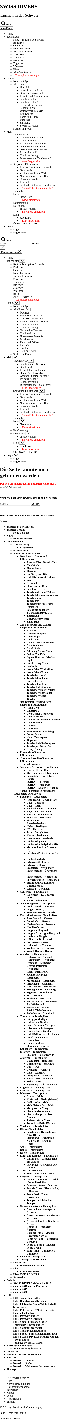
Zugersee (18, 63)
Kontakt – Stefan (22, 1363)
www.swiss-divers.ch (18, 1377)
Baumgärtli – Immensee (40, 1060)
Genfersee (18, 45)
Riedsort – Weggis (37, 936)
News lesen (26, 196)
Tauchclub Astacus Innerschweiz (37, 679)
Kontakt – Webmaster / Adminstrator (34, 1366)
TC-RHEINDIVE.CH (39, 612)
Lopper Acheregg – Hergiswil (43, 933)
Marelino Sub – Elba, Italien (43, 773)
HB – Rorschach (36, 829)
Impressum (13, 1351)
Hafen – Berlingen (37, 826)
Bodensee (18, 42)
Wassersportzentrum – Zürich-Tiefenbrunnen (39, 1009)
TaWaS (31, 698)
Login (10, 226)
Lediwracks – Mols (37, 1102)
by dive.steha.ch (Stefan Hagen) (25, 1407)
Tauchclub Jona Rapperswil (42, 595)
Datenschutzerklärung (18, 1386)
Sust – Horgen (35, 995)
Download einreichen (32, 1265)
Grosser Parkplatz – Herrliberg (38, 967)
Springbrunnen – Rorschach (43, 879)
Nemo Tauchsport (37, 737)
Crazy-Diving (34, 749)
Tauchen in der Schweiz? (33, 137)
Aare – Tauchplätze (31, 1146)
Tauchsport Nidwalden (40, 692)
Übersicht (25, 87)
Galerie (11, 1280)
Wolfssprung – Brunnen (40, 948)
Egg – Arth (33, 1066)
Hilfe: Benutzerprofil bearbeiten (31, 1301)
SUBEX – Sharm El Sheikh (42, 787)
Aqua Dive (33, 707)
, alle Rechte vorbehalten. (13, 1412)
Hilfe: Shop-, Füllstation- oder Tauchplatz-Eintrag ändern (30, 1323)
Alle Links (25, 217)
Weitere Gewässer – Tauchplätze (38, 1206)
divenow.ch (33, 571)
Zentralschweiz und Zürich (34, 173)
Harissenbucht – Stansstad (41, 924)
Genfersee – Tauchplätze (34, 891)
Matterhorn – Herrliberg (41, 980)
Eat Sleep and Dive (37, 574)
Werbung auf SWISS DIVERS (24, 1354)
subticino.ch (33, 764)
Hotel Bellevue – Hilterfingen (43, 1034)
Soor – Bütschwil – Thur (40, 1173)
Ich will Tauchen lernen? (33, 143)
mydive (31, 580)
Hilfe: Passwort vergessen (27, 1318)
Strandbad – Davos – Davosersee (38, 1196)
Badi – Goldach (35, 802)
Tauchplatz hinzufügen (33, 1259)
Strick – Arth (34, 1081)
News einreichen (22, 538)
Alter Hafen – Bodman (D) (42, 799)
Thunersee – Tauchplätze (34, 1016)
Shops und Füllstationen (26, 164)
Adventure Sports (37, 633)
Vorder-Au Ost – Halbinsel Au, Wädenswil (42, 1003)
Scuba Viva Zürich (37, 672)
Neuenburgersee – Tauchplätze (37, 903)
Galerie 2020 (20, 1292)
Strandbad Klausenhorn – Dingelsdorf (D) (41, 884)
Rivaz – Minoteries (37, 900)
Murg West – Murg (37, 1108)
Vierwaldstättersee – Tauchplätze (38, 915)
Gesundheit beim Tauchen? (34, 149)
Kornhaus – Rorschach (40, 838)
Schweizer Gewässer (31, 90)
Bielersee (18, 60)
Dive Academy (35, 645)
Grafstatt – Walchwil (38, 1069)
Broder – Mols (35, 1096)
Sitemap (11, 1369)
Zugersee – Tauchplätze (33, 1057)
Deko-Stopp (33, 636)
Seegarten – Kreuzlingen (40, 868)
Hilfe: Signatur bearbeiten (28, 1327)
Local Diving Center (38, 663)
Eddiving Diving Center (40, 651)
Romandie (25, 182)
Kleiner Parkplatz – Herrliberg (38, 976)
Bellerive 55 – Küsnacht (40, 957)
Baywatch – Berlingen (39, 811)
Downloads (19, 205)
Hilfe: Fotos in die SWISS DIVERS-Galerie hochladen (33, 1311)
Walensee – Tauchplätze (33, 1093)
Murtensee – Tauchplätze (34, 1126)
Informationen (15, 541)
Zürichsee (18, 54)
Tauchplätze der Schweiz (27, 793)
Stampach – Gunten (38, 1046)
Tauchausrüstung (29, 102)
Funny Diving (34, 734)
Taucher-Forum (16, 529)
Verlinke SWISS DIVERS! (28, 1342)
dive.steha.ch (34, 568)
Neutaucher (33, 583)
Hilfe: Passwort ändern (26, 1316)
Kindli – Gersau (35, 927)
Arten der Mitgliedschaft (27, 1348)
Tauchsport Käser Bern (40, 746)
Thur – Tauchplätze (31, 1170)
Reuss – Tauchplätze (31, 1149)
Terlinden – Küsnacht (39, 998)
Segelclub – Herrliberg (39, 992)
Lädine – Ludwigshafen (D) (42, 844)
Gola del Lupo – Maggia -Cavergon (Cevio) (41, 1234)
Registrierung (14, 1398)
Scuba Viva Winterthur (40, 669)
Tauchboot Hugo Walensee (42, 592)
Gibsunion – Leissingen (40, 1028)
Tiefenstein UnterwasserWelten (38, 617)
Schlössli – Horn (36, 865)
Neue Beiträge (20, 81)
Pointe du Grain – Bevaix (41, 912)
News (16, 194)
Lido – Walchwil (36, 1072)
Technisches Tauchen (31, 105)
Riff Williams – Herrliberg (41, 986)
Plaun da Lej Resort (38, 586)
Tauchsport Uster (36, 695)
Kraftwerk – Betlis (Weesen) (42, 1099)
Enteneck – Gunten (37, 1022)
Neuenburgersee (21, 48)
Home (10, 33)
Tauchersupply (35, 598)
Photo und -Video (29, 116)
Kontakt (11, 1357)
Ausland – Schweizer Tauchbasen (38, 185)
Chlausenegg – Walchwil (40, 1063)
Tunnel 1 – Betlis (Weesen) (41, 1123)
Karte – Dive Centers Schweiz (36, 167)
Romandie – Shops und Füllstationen (33, 754)
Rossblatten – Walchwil (40, 1078)
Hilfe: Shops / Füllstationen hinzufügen (35, 1333)
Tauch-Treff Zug (36, 675)
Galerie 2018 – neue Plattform (30, 1286)
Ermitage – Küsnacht (39, 962)
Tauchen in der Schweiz (19, 15)
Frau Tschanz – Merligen (41, 1025)
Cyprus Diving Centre (39, 770)
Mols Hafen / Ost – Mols (40, 1105)
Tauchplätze (13, 36)
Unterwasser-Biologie (31, 110)
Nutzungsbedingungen (19, 1345)
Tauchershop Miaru (38, 684)
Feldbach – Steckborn (39, 817)
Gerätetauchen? (28, 140)
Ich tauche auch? (29, 152)
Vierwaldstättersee (22, 51)
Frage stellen (27, 547)
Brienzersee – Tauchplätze (35, 1090)
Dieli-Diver (33, 639)
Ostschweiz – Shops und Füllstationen (33, 558)
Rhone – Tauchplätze (32, 1152)
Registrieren (19, 232)
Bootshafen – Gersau (38, 921)
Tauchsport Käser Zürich (41, 689)
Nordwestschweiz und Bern (34, 176)
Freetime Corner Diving (40, 731)
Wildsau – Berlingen (38, 888)
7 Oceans (32, 630)
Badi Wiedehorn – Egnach (42, 808)
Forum (10, 78)
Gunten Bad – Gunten (39, 1031)
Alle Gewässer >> (22, 72)
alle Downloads (28, 208)
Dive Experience (36, 716)
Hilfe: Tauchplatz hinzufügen (29, 1330)
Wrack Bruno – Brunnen (41, 951)
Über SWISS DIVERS (25, 223)
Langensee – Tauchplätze (34, 1048)
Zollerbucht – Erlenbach (40, 1013)
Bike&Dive (33, 710)
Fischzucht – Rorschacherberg (36, 822)
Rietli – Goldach (36, 859)
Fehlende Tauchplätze (32, 1256)
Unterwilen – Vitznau (39, 945)
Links (16, 214)
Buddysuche (26, 113)
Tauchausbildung (29, 99)
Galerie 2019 (20, 1289)
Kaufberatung (20, 202)
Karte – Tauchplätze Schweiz (28, 39)
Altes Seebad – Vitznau (40, 918)
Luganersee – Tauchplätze (35, 1087)
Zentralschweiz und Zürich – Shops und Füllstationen (36, 626)
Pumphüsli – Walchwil (39, 1075)
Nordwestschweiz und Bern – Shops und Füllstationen (36, 703)
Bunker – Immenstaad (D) (41, 814)
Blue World (33, 565)
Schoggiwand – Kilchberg (41, 989)
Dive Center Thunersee (40, 713)
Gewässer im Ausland (31, 93)
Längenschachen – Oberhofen (37, 1038)
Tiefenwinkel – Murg (38, 1120)
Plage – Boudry (35, 909)
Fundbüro (25, 119)
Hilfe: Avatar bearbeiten (26, 1298)
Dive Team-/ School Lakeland (43, 719)
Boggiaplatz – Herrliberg (41, 959)
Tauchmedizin (27, 107)
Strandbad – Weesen (38, 1111)
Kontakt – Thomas (23, 1360)
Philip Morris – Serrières (41, 906)
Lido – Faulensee (36, 1043)
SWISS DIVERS (19, 6)
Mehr (9, 131)
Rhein (16, 69)
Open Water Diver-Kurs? (33, 146)
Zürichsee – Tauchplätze (34, 954)
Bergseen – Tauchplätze (33, 1176)
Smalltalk (25, 122)
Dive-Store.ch (34, 722)
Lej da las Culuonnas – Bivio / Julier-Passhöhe (43, 1181)
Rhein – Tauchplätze (31, 1129)
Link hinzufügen (29, 1271)
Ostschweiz (26, 170)
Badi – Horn (34, 805)
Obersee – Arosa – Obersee (42, 1185)
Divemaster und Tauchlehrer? (35, 158)
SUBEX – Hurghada (38, 784)
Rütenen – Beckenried (39, 939)
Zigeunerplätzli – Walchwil (42, 1084)
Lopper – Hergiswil (37, 930)
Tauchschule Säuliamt (39, 687)
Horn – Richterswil (37, 971)
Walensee (18, 66)
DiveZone (32, 728)
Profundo (32, 666)
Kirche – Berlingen (37, 835)
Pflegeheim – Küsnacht (39, 983)
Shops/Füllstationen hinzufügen (38, 790)
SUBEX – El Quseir (38, 781)
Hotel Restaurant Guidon (41, 577)
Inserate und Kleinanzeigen (34, 96)
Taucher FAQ (20, 134)
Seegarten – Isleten (37, 942)
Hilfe (9, 1295)
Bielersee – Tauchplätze (33, 1051)
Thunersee (18, 57)
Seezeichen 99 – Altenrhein (42, 876)
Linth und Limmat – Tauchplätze (39, 1155)
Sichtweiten (19, 1277)
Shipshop (32, 740)
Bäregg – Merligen (37, 1019)
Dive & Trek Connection (40, 642)
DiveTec (31, 725)
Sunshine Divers (36, 589)
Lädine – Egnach (36, 841)
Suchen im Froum (22, 128)
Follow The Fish (36, 654)
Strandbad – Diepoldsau (40, 1137)
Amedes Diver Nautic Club (42, 562)
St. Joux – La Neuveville (40, 1054)
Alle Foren (19, 84)
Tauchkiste (33, 600)
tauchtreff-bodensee (38, 609)
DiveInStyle (33, 648)
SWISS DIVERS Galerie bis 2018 (32, 1283)
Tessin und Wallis (29, 179)
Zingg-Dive (33, 621)
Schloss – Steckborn (38, 862)
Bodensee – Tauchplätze (33, 796)
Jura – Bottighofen (37, 832)
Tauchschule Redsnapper (41, 743)
